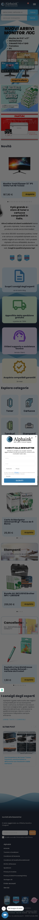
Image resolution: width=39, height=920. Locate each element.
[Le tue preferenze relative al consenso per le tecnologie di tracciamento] (2, 690)
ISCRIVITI (19, 480)
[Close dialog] (36, 437)
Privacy (16, 472)
